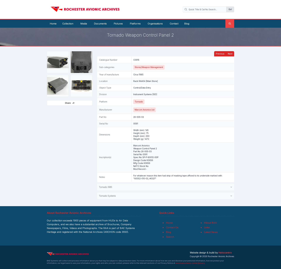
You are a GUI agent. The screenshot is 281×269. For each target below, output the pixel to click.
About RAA (210, 222)
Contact (174, 23)
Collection (67, 23)
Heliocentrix (225, 252)
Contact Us (172, 227)
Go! (230, 9)
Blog (186, 23)
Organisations (155, 23)
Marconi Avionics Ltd (144, 109)
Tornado (139, 101)
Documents (100, 23)
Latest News (211, 232)
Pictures (118, 23)
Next (230, 53)
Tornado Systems (107, 196)
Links (207, 227)
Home (53, 23)
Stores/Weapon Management (149, 67)
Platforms (135, 23)
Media (83, 23)
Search (170, 236)
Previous (220, 53)
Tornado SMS (105, 187)
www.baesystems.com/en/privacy (190, 263)
